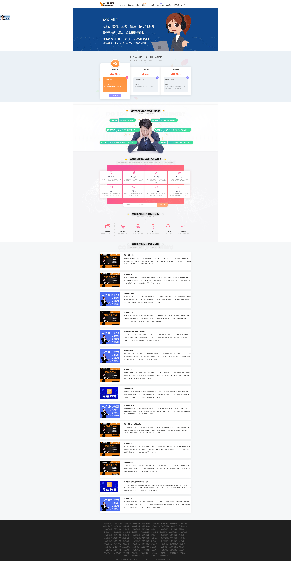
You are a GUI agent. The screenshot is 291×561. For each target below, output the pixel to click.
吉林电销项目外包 (174, 523)
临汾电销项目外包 (154, 528)
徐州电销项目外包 (145, 532)
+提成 (179, 74)
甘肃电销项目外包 (147, 522)
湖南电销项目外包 (146, 523)
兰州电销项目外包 (173, 528)
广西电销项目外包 (166, 522)
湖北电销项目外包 (136, 523)
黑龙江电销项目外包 (117, 523)
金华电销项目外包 (136, 535)
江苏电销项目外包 (155, 523)
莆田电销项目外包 (154, 537)
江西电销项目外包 (164, 523)
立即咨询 (115, 95)
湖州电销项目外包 (117, 535)
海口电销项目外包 (146, 538)
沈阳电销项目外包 (173, 529)
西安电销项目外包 (107, 532)
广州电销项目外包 (117, 529)
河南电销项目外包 (127, 523)
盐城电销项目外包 (117, 534)
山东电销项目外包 (117, 525)
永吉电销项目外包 (135, 531)
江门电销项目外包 (126, 547)
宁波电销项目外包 (117, 531)
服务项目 (144, 5)
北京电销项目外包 (119, 522)
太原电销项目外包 (108, 528)
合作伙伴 (183, 5)
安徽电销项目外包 (110, 522)
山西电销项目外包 (136, 525)
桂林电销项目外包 (164, 549)
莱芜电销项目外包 (182, 540)
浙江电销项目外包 (182, 525)
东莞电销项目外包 (108, 549)
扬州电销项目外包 (126, 534)
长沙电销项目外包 (183, 531)
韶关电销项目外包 (164, 546)
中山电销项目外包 (107, 538)
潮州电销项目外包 (126, 549)
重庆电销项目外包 (134, 5)
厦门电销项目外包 (107, 531)
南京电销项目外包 (126, 532)
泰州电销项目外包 (145, 534)
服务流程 (168, 5)
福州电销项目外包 (126, 528)
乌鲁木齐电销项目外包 (126, 538)
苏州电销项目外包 (117, 532)
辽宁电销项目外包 (183, 523)
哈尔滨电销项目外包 (156, 526)
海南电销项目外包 (184, 522)
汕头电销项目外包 (107, 547)
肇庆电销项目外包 (154, 547)
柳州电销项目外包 (154, 549)
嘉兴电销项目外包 (108, 535)
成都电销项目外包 (136, 529)
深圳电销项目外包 (126, 529)
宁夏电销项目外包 (108, 525)
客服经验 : (107, 79)
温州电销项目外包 (146, 526)
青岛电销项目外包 (108, 540)
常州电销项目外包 (154, 532)
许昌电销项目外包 (117, 543)
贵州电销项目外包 (175, 522)
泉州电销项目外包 (154, 541)
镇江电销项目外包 (136, 534)
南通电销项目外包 (173, 532)
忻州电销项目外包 (145, 528)
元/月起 (118, 74)
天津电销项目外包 (164, 525)
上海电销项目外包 (126, 525)
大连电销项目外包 (182, 529)
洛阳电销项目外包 (164, 541)
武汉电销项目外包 (145, 529)
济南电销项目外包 (184, 526)
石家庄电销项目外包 (117, 526)
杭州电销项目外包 (164, 534)
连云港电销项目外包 (183, 532)
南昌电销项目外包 (116, 538)
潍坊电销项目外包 (145, 540)
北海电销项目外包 (173, 549)
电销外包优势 (160, 5)
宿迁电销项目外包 (154, 534)
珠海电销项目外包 (182, 546)
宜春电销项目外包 (165, 538)
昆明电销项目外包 (117, 528)
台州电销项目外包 (145, 535)
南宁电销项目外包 (126, 526)
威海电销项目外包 (164, 540)
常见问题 (176, 5)
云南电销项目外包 (173, 525)
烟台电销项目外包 (136, 540)
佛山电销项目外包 (174, 526)
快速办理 (162, 205)
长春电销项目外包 (165, 526)
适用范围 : (106, 84)
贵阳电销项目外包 (126, 540)
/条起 (148, 74)
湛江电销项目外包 (135, 547)
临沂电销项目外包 (108, 541)
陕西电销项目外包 (145, 525)
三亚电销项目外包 (145, 550)
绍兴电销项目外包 (126, 535)
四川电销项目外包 (154, 525)
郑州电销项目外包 (154, 531)
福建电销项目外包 (138, 522)
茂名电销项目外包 (144, 547)
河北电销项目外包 (107, 523)
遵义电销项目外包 (118, 553)
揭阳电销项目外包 (136, 549)
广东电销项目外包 (156, 522)
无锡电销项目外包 (164, 528)
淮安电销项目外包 (108, 534)
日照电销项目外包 (173, 540)
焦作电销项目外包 (107, 543)
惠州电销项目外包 (174, 538)
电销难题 (151, 5)
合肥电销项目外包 (136, 528)
